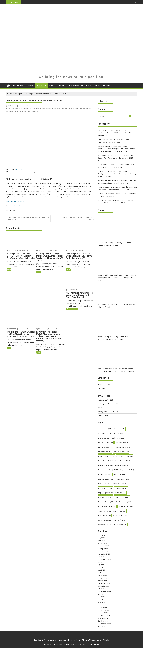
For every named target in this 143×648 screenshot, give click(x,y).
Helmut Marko (121, 465)
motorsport (18, 86)
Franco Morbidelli (122, 461)
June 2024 (101, 599)
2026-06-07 (12, 251)
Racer (88, 86)
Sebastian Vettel (120, 515)
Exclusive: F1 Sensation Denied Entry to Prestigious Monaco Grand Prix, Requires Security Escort (117, 174)
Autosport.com (18, 206)
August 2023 (102, 626)
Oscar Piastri (104, 511)
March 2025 (102, 575)
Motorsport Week (102, 86)
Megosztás (10, 210)
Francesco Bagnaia (59, 109)
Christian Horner (122, 443)
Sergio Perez (104, 520)
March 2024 (102, 607)
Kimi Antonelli (122, 479)
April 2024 (101, 605)
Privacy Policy (74, 640)
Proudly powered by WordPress (56, 644)
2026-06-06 (41, 251)
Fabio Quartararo (121, 452)
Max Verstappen (123, 502)
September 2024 (104, 591)
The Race (62, 86)
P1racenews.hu (95, 640)
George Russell (105, 465)
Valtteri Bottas (104, 525)
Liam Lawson (121, 488)
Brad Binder (35, 109)
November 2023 (104, 618)
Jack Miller (117, 470)
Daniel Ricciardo (105, 447)
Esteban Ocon (104, 452)
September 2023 (104, 623)
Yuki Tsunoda (120, 525)
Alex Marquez (24, 109)
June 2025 (101, 567)
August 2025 (102, 562)
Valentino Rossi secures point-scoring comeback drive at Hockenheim (28, 218)
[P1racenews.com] (8, 85)
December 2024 (104, 583)
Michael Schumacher (107, 506)
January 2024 (103, 613)
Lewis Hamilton (105, 488)
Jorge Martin (83, 109)
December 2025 (104, 551)
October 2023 (103, 621)
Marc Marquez (105, 497)
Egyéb (100, 392)
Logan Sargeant (105, 493)
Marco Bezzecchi (19, 111)
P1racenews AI (23, 106)
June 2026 (101, 535)
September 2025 (104, 559)
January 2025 (103, 581)
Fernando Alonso (106, 456)
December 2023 (104, 615)
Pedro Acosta (119, 511)
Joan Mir (129, 470)
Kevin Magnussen (106, 479)
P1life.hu (106, 640)
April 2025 (101, 572)
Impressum (63, 640)
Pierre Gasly (104, 515)
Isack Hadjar (104, 470)
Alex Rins (118, 433)
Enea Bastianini (46, 109)
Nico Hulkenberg (125, 506)
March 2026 (102, 543)
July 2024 (101, 597)
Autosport (41, 86)
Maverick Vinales (32, 111)
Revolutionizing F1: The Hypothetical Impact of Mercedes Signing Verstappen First (116, 337)
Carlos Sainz (118, 438)
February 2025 (103, 578)
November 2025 (104, 554)
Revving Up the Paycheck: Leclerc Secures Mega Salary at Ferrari (116, 305)
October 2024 (103, 589)
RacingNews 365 (76, 86)
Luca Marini (120, 493)
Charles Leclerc (105, 443)
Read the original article (15, 201)
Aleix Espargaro (13, 109)
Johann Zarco (72, 109)
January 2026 (103, 548)
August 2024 (102, 594)
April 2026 (101, 540)
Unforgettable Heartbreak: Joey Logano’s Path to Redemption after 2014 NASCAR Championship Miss (117, 277)
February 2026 (103, 546)
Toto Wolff (119, 520)
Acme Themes (93, 644)
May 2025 (101, 570)
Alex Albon (119, 429)
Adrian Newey (104, 429)
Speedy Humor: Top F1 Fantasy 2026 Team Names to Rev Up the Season (114, 244)
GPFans (30, 86)
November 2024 (104, 586)
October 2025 (103, 556)
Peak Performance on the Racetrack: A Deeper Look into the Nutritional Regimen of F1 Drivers (116, 369)
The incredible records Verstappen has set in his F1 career (76, 218)
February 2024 (103, 610)
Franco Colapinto (105, 461)
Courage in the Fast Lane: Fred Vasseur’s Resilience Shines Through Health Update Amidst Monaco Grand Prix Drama (116, 148)
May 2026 (101, 538)
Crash (52, 86)
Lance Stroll (104, 484)
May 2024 (101, 602)
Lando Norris (119, 484)
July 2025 (101, 564)
